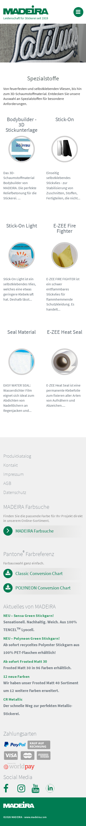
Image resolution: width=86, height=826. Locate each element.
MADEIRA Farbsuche (34, 531)
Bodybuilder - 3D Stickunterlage (21, 124)
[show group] (22, 154)
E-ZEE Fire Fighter (64, 228)
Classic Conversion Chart (39, 573)
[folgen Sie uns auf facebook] (7, 788)
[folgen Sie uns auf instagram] (21, 788)
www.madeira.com (35, 817)
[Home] (26, 10)
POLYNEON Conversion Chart (43, 588)
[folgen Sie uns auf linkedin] (50, 788)
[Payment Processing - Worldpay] (19, 767)
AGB (7, 483)
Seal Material (21, 331)
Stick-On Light (21, 225)
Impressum (13, 474)
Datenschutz (14, 492)
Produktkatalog (17, 456)
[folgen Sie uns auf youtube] (36, 788)
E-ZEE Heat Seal (64, 331)
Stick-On (64, 119)
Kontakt (10, 465)
